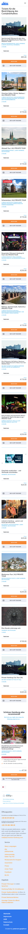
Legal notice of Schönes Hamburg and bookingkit (13, 803)
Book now (14, 61)
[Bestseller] (14, 188)
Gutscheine (8, 863)
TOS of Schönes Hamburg (8, 799)
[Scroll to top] (22, 928)
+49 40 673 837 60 (8, 818)
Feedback (8, 872)
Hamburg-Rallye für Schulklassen (13, 889)
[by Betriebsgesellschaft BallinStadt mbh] (14, 734)
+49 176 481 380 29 (8, 825)
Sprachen (5, 886)
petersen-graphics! (19, 929)
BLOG (7, 875)
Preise (7, 866)
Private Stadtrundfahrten (10, 892)
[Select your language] (4, 787)
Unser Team (9, 869)
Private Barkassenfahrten (10, 897)
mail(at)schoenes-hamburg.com (12, 837)
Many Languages (10, 846)
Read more (6, 51)
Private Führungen (8, 884)
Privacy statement (7, 801)
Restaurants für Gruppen (13, 860)
